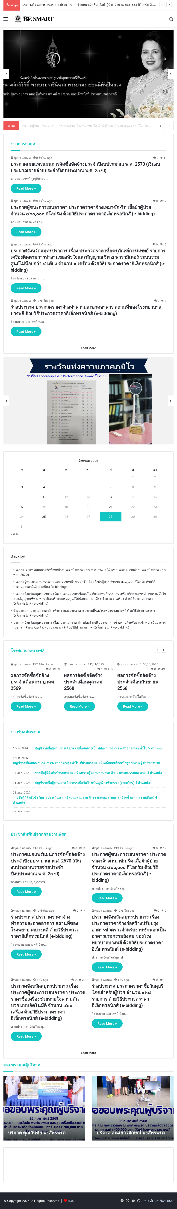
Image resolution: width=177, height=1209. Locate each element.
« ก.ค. (15, 534)
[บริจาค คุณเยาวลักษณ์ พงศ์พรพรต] (133, 1108)
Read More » (26, 188)
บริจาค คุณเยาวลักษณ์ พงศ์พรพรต (131, 1132)
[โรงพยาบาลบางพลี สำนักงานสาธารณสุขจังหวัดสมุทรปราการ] (33, 19)
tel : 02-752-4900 (159, 1201)
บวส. (71, 1201)
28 (110, 516)
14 (110, 497)
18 (44, 507)
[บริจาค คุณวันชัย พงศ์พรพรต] (44, 1108)
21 (110, 507)
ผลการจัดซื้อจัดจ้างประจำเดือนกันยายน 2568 (138, 682)
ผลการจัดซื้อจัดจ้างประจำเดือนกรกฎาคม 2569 (32, 682)
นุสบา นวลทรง (22, 157)
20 (88, 507)
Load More (88, 348)
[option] (88, 74)
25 (44, 516)
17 (22, 507)
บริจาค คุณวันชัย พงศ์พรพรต (37, 1132)
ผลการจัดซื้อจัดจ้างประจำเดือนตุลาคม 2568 (83, 682)
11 (44, 497)
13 (88, 497)
